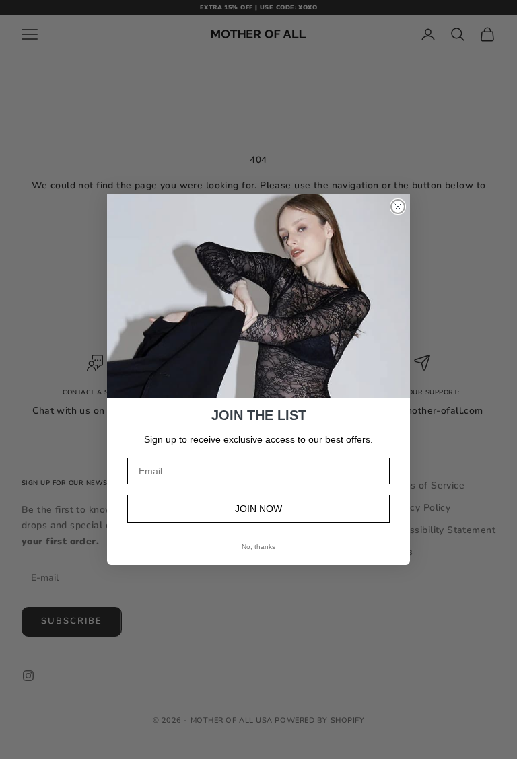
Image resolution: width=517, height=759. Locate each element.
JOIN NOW (258, 508)
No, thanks (258, 546)
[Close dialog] (398, 206)
